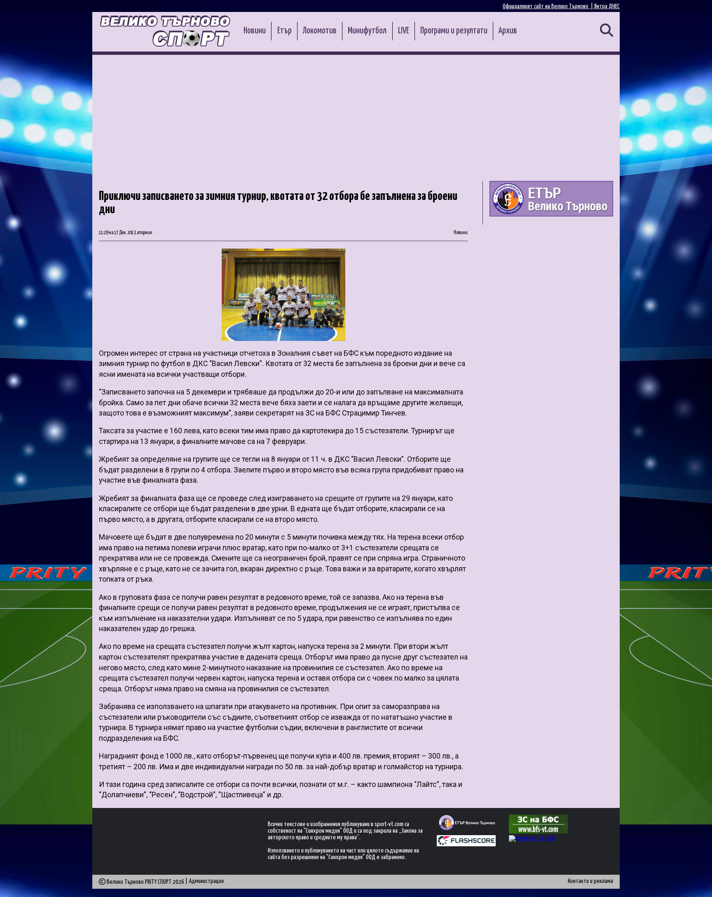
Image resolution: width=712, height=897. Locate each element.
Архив (508, 31)
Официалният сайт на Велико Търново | (548, 6)
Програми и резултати (453, 31)
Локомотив (320, 31)
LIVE (403, 31)
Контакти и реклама (590, 881)
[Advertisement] (356, 116)
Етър (284, 31)
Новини (255, 31)
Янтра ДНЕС (607, 6)
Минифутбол (367, 31)
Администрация (206, 881)
